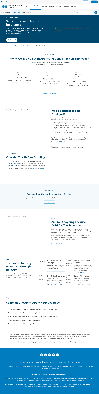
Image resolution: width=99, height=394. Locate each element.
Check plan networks (13, 165)
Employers (58, 6)
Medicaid (51, 6)
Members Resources (27, 12)
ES (6, 1)
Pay (85, 2)
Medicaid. (41, 168)
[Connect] (49, 355)
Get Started (56, 243)
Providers (73, 6)
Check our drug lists (13, 163)
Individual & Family (36, 6)
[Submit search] (95, 12)
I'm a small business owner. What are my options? (24, 320)
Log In (93, 1)
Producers (66, 6)
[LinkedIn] (57, 355)
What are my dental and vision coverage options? (24, 313)
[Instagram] (45, 355)
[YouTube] (53, 355)
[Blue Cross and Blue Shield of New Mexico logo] (12, 6)
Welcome (27, 6)
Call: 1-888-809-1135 (49, 202)
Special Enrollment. (61, 141)
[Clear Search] (91, 12)
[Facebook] (41, 355)
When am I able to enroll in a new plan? (21, 324)
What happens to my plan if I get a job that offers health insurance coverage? (33, 316)
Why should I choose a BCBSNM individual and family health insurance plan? (33, 309)
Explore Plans (16, 12)
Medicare (44, 6)
